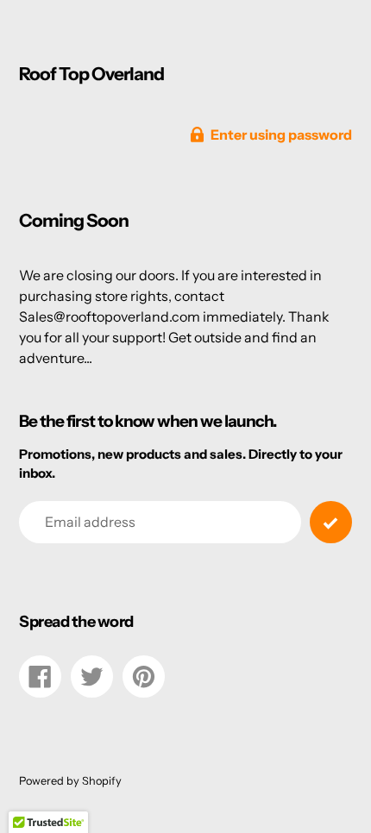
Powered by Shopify (70, 780)
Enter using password (281, 134)
